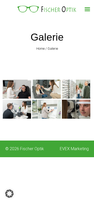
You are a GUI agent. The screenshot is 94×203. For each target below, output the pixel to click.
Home (40, 48)
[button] (9, 193)
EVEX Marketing (74, 148)
